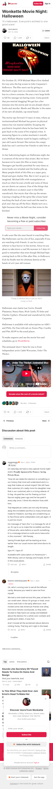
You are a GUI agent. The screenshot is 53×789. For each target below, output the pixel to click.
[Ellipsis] (50, 462)
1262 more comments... (11, 649)
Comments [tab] (8, 439)
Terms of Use (41, 750)
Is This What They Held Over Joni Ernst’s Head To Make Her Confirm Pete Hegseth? (20, 694)
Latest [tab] (11, 662)
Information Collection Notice (34, 753)
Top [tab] (5, 662)
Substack (14, 783)
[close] (45, 699)
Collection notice (26, 771)
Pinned (13, 465)
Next (44, 421)
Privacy (39, 768)
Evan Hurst (17, 681)
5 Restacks (32, 403)
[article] (26, 676)
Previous (10, 421)
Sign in (47, 3)
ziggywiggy (13, 29)
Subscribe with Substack (28, 744)
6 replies (14, 637)
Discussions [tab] (22, 662)
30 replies (15, 572)
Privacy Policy (28, 755)
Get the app (39, 777)
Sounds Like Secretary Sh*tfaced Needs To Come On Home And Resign (20, 672)
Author (11, 584)
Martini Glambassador (18, 580)
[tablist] (13, 438)
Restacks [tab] (19, 439)
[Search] (48, 661)
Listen (47, 31)
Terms (45, 768)
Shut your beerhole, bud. (13, 678)
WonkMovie (23, 341)
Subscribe (38, 3)
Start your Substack (20, 777)
